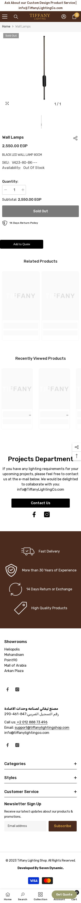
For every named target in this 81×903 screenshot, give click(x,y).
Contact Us (40, 503)
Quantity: (10, 181)
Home (6, 26)
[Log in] (64, 16)
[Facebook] (34, 514)
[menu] (4, 16)
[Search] (16, 16)
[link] (20, 326)
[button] (64, 894)
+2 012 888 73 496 (32, 722)
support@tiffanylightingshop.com (42, 727)
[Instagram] (47, 514)
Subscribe (62, 826)
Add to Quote (21, 244)
